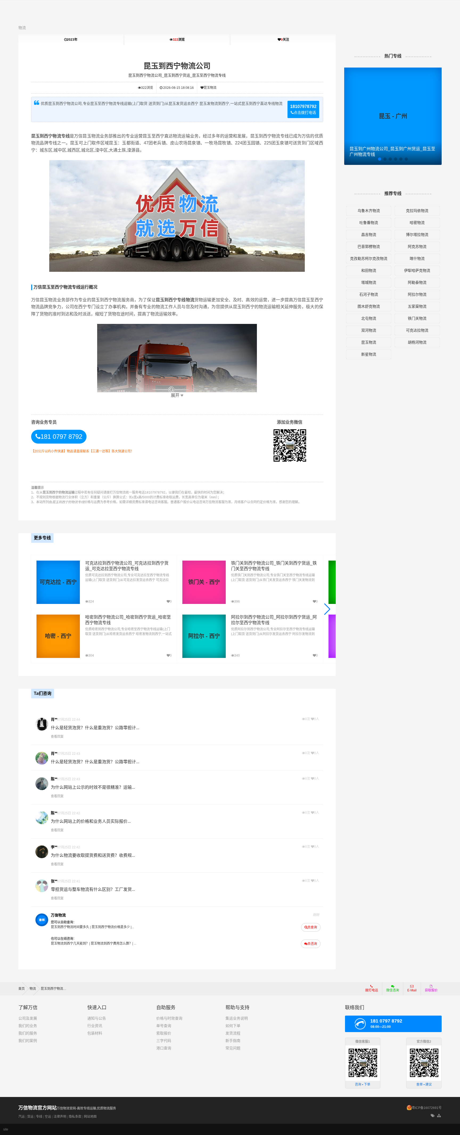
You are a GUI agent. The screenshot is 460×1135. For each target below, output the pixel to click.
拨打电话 (371, 990)
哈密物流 (417, 222)
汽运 (21, 1117)
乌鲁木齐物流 (369, 210)
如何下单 (232, 1026)
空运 (48, 1117)
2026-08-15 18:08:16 (178, 88)
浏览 (179, 39)
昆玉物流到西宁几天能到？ (70, 943)
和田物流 (368, 270)
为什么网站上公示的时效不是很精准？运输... (93, 787)
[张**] (41, 885)
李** (54, 847)
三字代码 (163, 1040)
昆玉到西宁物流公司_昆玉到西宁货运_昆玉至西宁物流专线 (177, 75)
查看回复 (57, 736)
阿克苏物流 (417, 246)
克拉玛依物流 (417, 210)
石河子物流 (368, 294)
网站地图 (90, 1117)
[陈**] (41, 783)
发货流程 (232, 1033)
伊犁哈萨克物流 (417, 270)
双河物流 (368, 330)
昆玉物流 (210, 88)
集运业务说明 (236, 1018)
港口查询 (163, 1048)
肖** (54, 719)
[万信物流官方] (41, 919)
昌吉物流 (368, 234)
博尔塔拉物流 (417, 234)
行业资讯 (94, 1026)
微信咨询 (390, 991)
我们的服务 (27, 1033)
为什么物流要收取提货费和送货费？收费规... (93, 855)
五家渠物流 (417, 306)
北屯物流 (368, 318)
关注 (285, 39)
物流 (22, 28)
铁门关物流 (417, 318)
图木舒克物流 (369, 306)
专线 (39, 1117)
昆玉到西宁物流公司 (177, 66)
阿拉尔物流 (417, 294)
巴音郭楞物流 (369, 246)
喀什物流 (417, 258)
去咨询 (312, 944)
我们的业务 (27, 1026)
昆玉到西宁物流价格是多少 (111, 927)
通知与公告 (96, 1018)
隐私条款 (75, 1117)
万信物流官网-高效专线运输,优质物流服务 (67, 1108)
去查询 (312, 927)
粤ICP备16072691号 (427, 1108)
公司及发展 (27, 1018)
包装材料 (94, 1033)
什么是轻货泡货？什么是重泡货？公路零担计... (95, 727)
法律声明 (60, 1117)
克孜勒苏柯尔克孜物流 (368, 258)
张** (54, 881)
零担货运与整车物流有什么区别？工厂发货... (93, 889)
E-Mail (412, 990)
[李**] (41, 851)
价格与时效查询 (169, 1018)
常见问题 (232, 1048)
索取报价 (163, 1033)
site (5, 1129)
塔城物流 (368, 282)
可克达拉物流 (417, 330)
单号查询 (163, 1026)
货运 (30, 1117)
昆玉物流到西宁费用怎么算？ (111, 943)
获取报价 (431, 990)
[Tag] (433, 1116)
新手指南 (232, 1040)
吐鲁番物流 (368, 222)
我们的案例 (27, 1040)
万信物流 (58, 915)
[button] (327, 609)
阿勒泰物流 (417, 282)
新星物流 (368, 354)
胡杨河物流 (417, 342)
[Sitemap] (439, 1116)
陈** (54, 779)
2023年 (72, 39)
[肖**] (41, 724)
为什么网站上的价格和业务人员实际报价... (91, 821)
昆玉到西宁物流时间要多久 (70, 927)
